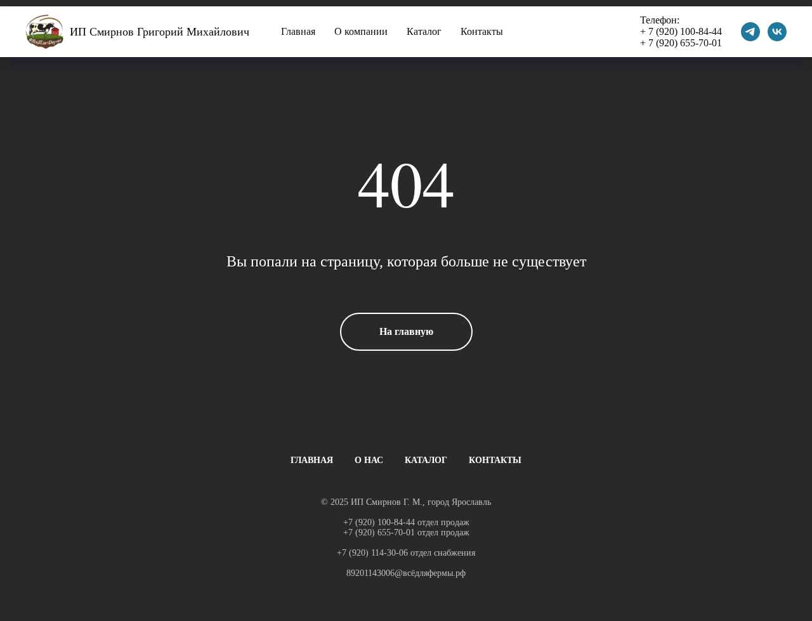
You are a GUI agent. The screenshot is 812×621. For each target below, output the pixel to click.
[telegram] (750, 31)
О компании (361, 31)
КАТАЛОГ (426, 460)
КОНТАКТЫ (495, 460)
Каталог (424, 31)
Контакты (482, 31)
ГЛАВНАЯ (312, 460)
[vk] (777, 31)
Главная (298, 31)
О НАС (369, 460)
